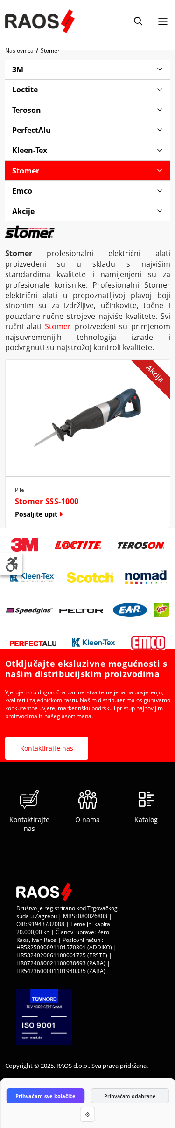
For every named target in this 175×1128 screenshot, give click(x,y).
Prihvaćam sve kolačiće (45, 1096)
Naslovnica (19, 51)
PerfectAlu (31, 130)
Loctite (25, 89)
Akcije (23, 211)
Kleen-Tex (29, 150)
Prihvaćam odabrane (129, 1096)
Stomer (50, 51)
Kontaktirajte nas (46, 748)
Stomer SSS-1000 (47, 501)
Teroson (26, 110)
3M (17, 69)
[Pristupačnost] (11, 564)
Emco (22, 191)
